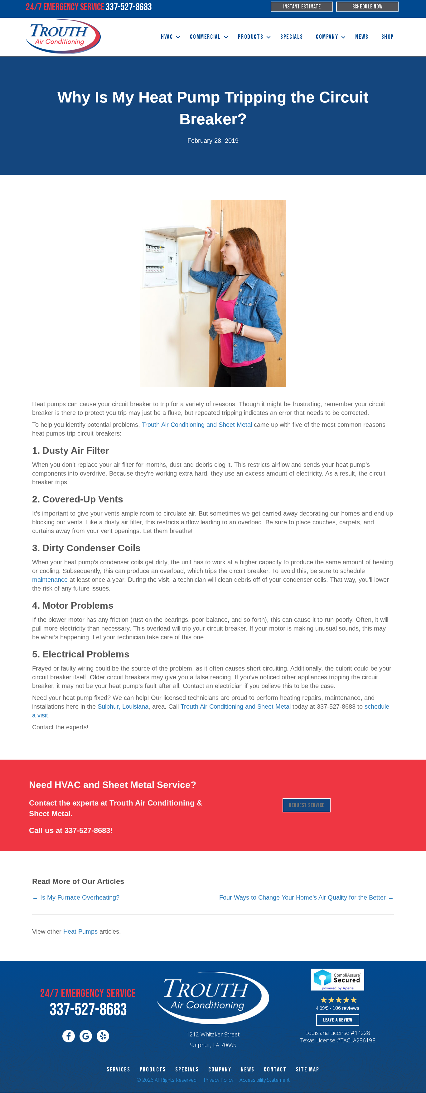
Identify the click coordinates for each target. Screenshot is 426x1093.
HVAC (167, 37)
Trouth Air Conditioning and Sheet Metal (197, 424)
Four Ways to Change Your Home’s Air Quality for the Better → (306, 897)
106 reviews (345, 1008)
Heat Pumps (80, 931)
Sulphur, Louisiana (123, 706)
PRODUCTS (153, 1069)
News (361, 37)
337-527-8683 (87, 830)
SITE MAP (307, 1069)
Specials (291, 37)
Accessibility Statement (265, 1079)
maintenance (50, 579)
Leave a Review (337, 1020)
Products (250, 37)
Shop (387, 37)
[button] (178, 37)
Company (327, 37)
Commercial (205, 37)
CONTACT (275, 1069)
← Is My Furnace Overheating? (75, 897)
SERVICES (118, 1069)
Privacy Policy (218, 1079)
